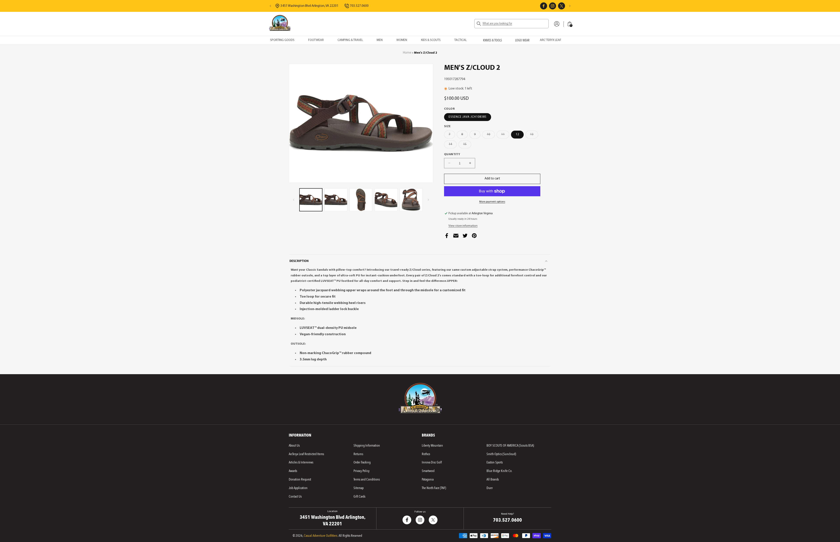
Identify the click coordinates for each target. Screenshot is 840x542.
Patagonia (428, 479)
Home (407, 52)
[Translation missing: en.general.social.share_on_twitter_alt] (465, 237)
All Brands (492, 479)
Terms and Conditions (367, 479)
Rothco (426, 454)
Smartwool (428, 470)
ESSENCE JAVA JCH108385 (467, 117)
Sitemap (359, 488)
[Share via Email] (455, 237)
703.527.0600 (507, 520)
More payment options (492, 201)
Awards (293, 470)
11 (505, 136)
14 (453, 145)
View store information (463, 226)
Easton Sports (494, 462)
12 (517, 134)
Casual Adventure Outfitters (320, 535)
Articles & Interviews (301, 462)
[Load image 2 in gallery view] (335, 199)
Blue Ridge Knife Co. (499, 470)
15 (467, 145)
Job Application (298, 488)
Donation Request (300, 479)
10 (491, 136)
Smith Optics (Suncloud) (501, 454)
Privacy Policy (361, 470)
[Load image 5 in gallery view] (411, 199)
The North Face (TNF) (434, 488)
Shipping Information (367, 445)
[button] (511, 23)
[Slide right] (428, 200)
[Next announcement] (570, 6)
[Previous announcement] (270, 6)
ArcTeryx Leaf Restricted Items (306, 454)
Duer (489, 488)
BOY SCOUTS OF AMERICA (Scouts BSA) (510, 445)
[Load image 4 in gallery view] (385, 199)
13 (534, 136)
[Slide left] (293, 200)
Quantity (452, 154)
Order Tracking (362, 462)
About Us (294, 445)
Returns (358, 454)
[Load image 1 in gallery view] (310, 199)
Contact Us (295, 496)
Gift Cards (359, 496)
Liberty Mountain (432, 445)
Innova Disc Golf (432, 462)
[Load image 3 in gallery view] (361, 199)
